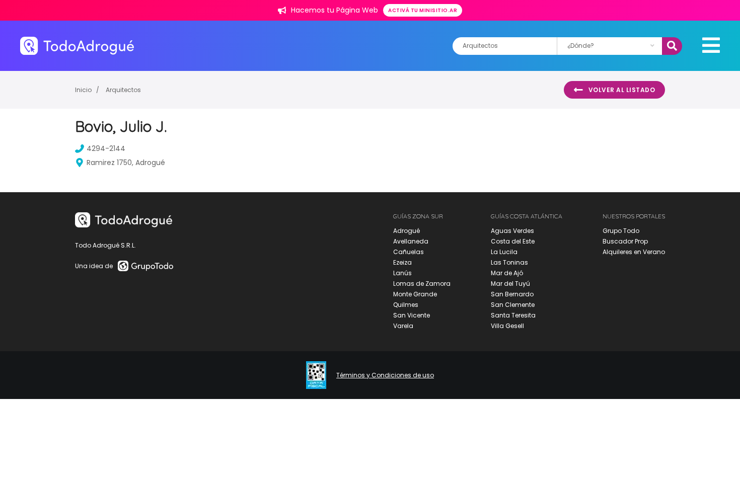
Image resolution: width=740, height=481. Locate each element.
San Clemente (513, 304)
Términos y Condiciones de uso (385, 375)
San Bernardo (512, 294)
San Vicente (411, 315)
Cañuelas (408, 252)
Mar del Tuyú (510, 283)
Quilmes (405, 304)
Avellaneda (410, 241)
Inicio (83, 90)
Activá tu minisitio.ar (422, 10)
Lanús (402, 273)
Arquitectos (123, 90)
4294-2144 (106, 148)
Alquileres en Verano (634, 252)
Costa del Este (513, 241)
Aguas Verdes (512, 230)
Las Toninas (509, 262)
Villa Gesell (507, 326)
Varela (403, 326)
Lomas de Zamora (422, 283)
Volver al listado (621, 90)
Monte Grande (415, 294)
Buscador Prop (625, 241)
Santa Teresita (513, 315)
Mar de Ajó (507, 273)
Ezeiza (402, 262)
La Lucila (504, 252)
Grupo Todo (621, 230)
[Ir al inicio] (77, 45)
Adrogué (406, 230)
